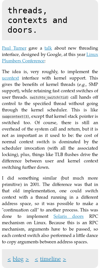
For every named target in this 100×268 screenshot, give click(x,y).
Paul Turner (14, 48)
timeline (50, 258)
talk (48, 48)
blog (18, 258)
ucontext (10, 78)
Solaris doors (69, 216)
